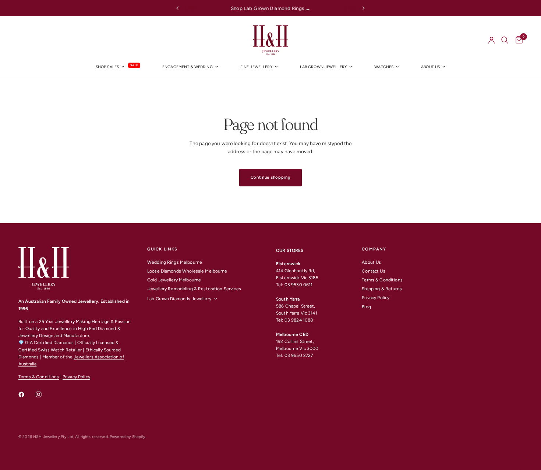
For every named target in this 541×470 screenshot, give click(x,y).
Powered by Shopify (127, 436)
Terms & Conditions (38, 376)
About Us (371, 262)
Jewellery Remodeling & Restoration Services (194, 288)
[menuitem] (118, 67)
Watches (383, 66)
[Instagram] (44, 394)
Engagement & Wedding (187, 66)
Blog (366, 306)
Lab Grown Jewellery (323, 66)
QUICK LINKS (162, 249)
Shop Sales (107, 66)
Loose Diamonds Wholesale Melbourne (187, 271)
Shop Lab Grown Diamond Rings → (271, 8)
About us (430, 66)
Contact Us (373, 271)
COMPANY (374, 249)
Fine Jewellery (256, 66)
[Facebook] (26, 394)
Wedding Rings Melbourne (174, 262)
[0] (517, 40)
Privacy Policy (76, 376)
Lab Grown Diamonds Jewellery (179, 298)
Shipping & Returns (382, 288)
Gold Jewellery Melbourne (174, 280)
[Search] (505, 40)
